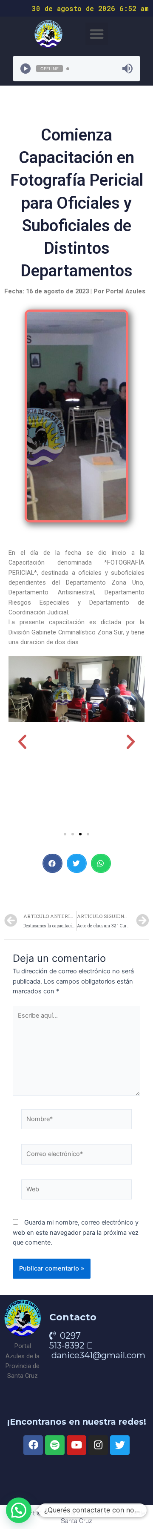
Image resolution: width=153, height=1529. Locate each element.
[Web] (76, 1191)
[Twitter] (120, 1445)
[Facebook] (33, 1445)
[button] (96, 34)
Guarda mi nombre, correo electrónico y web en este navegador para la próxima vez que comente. (76, 1232)
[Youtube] (76, 1445)
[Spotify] (55, 1445)
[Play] (25, 68)
